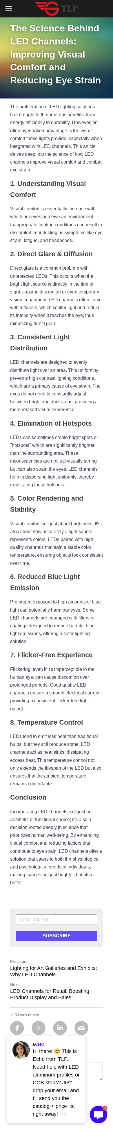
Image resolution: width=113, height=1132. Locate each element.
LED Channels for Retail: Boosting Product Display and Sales (49, 994)
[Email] (81, 1028)
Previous (18, 961)
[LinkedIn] (60, 1028)
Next (14, 984)
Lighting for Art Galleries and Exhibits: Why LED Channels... (53, 971)
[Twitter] (38, 1028)
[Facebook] (17, 1028)
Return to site (26, 1015)
